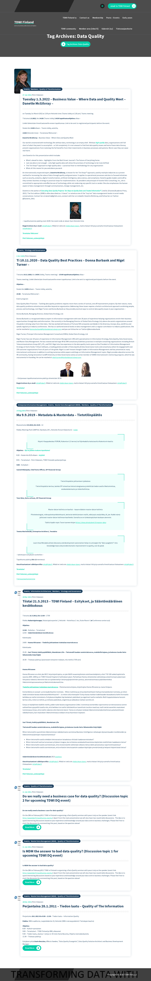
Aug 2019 (20, 411)
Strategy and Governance (35, 250)
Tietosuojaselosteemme (25, 579)
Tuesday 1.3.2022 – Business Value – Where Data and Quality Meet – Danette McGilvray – (74, 101)
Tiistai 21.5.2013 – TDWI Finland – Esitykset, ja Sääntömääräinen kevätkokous (72, 603)
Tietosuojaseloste (124, 28)
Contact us (84, 17)
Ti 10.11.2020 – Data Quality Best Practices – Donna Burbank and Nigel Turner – (70, 262)
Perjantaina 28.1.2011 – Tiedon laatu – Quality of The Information (73, 906)
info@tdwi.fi (47, 226)
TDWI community (68, 28)
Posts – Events (112, 17)
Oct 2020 (20, 256)
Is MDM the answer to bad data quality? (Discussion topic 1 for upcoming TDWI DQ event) (70, 853)
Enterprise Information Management (32, 405)
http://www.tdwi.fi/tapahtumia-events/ (37, 818)
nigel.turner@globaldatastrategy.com (66, 357)
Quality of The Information (50, 89)
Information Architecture (41, 591)
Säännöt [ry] (107, 28)
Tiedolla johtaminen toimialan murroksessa (40, 687)
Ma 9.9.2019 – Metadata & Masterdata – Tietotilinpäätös (59, 415)
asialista (58, 757)
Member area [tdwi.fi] (88, 28)
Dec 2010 (27, 902)
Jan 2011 (27, 792)
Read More (29, 827)
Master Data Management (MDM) (67, 405)
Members (34, 89)
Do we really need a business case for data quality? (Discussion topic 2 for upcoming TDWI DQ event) (75, 798)
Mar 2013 (27, 597)
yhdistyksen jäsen (72, 226)
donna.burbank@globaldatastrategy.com (45, 329)
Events (26, 89)
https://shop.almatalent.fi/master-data (91, 522)
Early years (127, 17)
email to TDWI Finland (120, 6)
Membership (98, 17)
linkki (75, 430)
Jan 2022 (27, 95)
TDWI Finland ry (70, 17)
